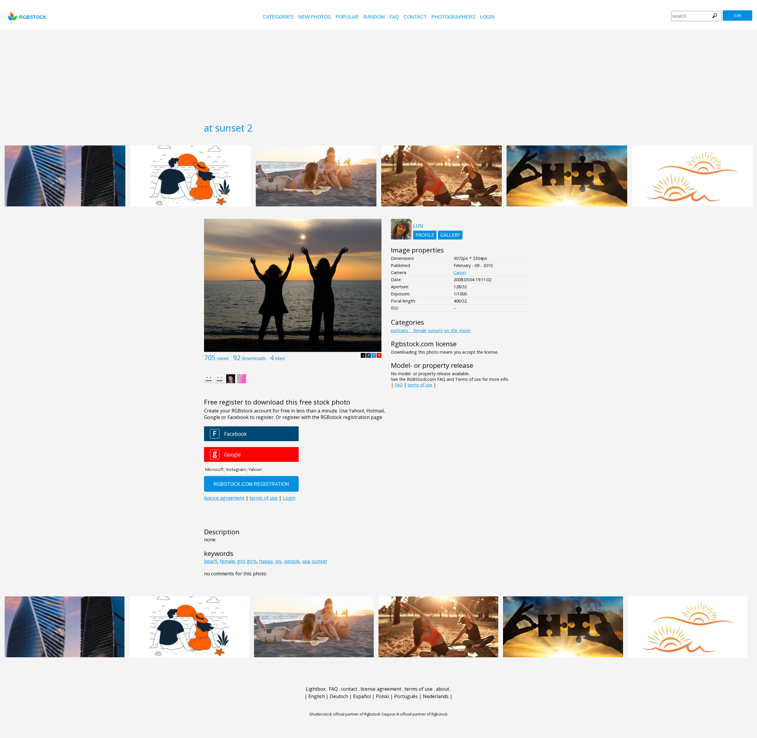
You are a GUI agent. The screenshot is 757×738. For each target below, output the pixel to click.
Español (362, 696)
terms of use (419, 385)
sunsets (435, 330)
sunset (319, 561)
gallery (450, 235)
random (374, 17)
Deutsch (339, 696)
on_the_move (457, 330)
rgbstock (33, 17)
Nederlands (436, 696)
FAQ (394, 17)
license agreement (380, 689)
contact (415, 17)
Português (406, 696)
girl (241, 561)
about (442, 689)
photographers (453, 17)
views (223, 358)
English (316, 696)
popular (347, 17)
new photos (314, 17)
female (227, 561)
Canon (460, 272)
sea (306, 561)
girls (252, 561)
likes (280, 358)
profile (424, 235)
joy (278, 561)
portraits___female (409, 330)
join (737, 15)
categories (278, 17)
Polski (382, 696)
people (292, 561)
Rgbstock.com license (424, 343)
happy (266, 561)
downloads (254, 358)
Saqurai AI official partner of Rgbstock (414, 714)
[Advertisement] (378, 74)
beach (210, 561)
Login (487, 17)
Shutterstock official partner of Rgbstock (345, 714)
